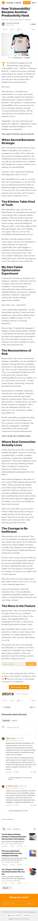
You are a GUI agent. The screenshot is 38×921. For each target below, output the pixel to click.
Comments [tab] (6, 720)
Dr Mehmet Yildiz (11, 786)
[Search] (34, 829)
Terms (25, 912)
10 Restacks (24, 694)
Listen (34, 24)
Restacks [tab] (14, 720)
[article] (19, 840)
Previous (7, 707)
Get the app (26, 915)
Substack (11, 919)
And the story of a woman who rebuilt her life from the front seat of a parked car (14, 859)
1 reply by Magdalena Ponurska (18, 811)
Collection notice (31, 912)
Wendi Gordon (11, 738)
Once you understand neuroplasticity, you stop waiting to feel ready (12, 853)
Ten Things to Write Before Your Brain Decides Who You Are (13, 871)
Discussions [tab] (16, 829)
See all (5, 888)
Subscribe (27, 3)
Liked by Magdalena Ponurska (15, 740)
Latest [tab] (9, 829)
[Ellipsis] (35, 738)
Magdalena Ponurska (13, 23)
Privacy (20, 912)
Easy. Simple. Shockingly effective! (13, 841)
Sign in (34, 3)
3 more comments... (8, 819)
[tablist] (10, 720)
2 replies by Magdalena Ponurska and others (20, 778)
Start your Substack (15, 915)
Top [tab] (4, 829)
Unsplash (27, 57)
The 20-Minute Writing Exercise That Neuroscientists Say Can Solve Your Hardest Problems (14, 836)
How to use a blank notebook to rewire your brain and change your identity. (13, 877)
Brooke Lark (18, 57)
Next (31, 707)
